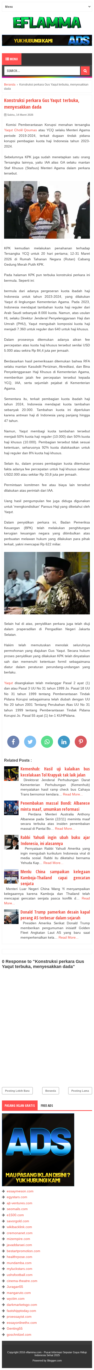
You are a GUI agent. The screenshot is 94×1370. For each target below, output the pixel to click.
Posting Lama (80, 1090)
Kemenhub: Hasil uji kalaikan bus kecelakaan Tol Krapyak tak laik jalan (55, 772)
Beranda (50, 1090)
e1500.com (15, 1215)
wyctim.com (16, 1298)
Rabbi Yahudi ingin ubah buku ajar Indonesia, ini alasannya (55, 840)
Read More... (73, 794)
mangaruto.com (19, 1293)
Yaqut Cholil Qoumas (20, 130)
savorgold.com (18, 1221)
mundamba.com (19, 1263)
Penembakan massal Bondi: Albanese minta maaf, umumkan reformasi (55, 806)
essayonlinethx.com (22, 1323)
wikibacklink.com (19, 1227)
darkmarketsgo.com (22, 1305)
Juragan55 (15, 1287)
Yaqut (8, 683)
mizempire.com (18, 1239)
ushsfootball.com (20, 1275)
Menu (13, 59)
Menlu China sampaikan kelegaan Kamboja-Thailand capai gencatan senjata (55, 877)
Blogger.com (54, 1360)
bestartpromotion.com (23, 1251)
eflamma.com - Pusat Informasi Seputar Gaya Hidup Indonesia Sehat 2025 (56, 1354)
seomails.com (17, 1209)
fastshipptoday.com (21, 1311)
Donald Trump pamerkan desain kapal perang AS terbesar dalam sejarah (55, 915)
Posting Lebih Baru (17, 1090)
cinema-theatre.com (22, 1281)
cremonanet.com (20, 1233)
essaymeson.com (20, 1191)
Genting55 (15, 1328)
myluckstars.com (19, 1269)
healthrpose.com (19, 1257)
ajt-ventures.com (19, 1203)
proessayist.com (19, 1316)
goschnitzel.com (19, 1334)
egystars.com (17, 1197)
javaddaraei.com (19, 1245)
